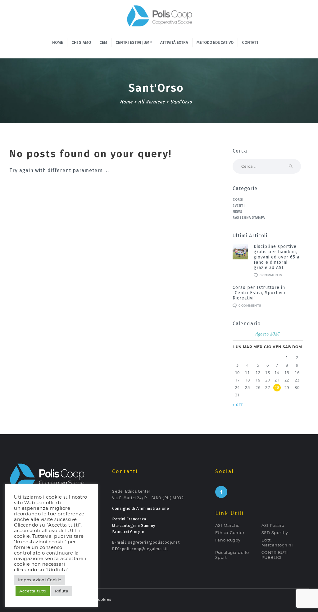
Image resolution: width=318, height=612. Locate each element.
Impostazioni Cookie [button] (39, 579)
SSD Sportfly (274, 532)
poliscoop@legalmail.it (145, 548)
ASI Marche (227, 525)
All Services (151, 102)
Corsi (238, 200)
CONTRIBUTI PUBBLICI (274, 555)
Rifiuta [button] (62, 590)
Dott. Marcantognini (277, 542)
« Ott (238, 405)
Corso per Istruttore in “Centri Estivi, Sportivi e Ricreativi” (260, 293)
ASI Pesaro (272, 525)
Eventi (238, 206)
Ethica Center (230, 532)
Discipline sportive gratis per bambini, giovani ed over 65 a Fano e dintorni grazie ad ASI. (276, 257)
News (237, 212)
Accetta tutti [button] (32, 590)
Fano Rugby (228, 539)
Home (126, 101)
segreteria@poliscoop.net (153, 542)
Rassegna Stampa (249, 218)
